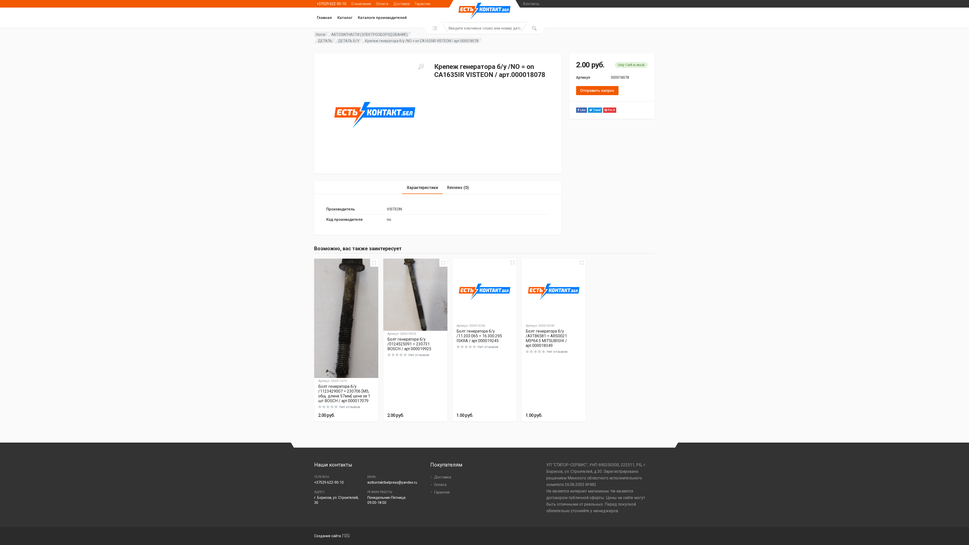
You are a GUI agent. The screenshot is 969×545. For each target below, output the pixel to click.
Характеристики (422, 187)
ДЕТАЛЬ (325, 41)
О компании (361, 4)
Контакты (531, 4)
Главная (324, 17)
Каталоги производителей (382, 17)
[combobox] (484, 28)
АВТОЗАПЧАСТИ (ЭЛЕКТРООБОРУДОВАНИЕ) (369, 35)
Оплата (382, 4)
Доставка (401, 4)
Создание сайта (327, 536)
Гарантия (422, 4)
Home (321, 35)
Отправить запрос (597, 90)
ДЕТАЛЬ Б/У (348, 41)
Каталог (344, 17)
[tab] (422, 187)
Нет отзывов (349, 407)
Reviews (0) (458, 187)
